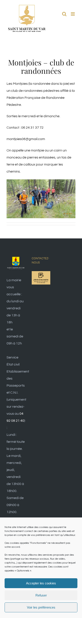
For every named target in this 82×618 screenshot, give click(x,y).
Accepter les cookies (41, 583)
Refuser (41, 595)
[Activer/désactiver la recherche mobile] (64, 14)
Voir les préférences (41, 607)
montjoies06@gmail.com (26, 139)
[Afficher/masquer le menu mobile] (73, 14)
